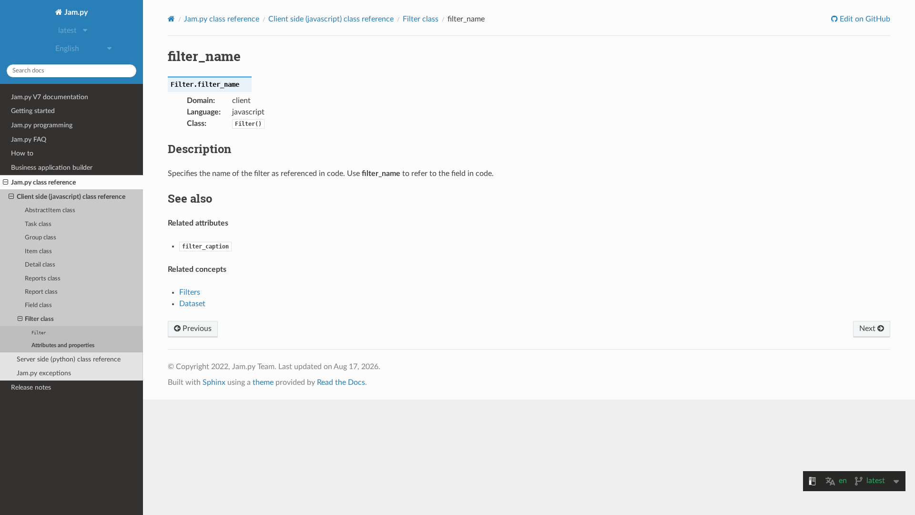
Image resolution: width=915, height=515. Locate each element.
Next (868, 328)
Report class (41, 292)
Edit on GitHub (864, 19)
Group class (40, 238)
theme (263, 382)
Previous (196, 328)
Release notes (31, 387)
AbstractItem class (50, 210)
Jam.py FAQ (28, 139)
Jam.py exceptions (44, 373)
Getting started (33, 110)
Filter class (39, 319)
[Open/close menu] (5, 182)
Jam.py (75, 12)
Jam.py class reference (43, 182)
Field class (38, 305)
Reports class (43, 279)
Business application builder (51, 167)
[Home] (171, 19)
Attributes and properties (62, 345)
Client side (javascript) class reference (71, 196)
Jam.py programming (41, 125)
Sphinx (214, 382)
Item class (38, 251)
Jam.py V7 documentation (49, 97)
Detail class (40, 265)
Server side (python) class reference (69, 359)
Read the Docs (341, 382)
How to (22, 153)
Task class (38, 224)
